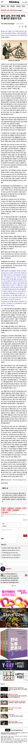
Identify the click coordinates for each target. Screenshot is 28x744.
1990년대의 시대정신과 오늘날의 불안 (17, 701)
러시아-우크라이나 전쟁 (11, 568)
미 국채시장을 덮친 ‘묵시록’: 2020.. (10, 553)
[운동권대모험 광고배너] (14, 680)
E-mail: (14, 740)
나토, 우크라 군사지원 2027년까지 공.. (10, 578)
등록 (25, 535)
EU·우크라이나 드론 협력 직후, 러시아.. (10, 576)
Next (26, 575)
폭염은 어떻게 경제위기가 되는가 (15, 722)
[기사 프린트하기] (25, 26)
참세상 (14, 2)
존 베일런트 (16, 510)
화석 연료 (19, 508)
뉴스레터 (22, 732)
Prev (2, 575)
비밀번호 (4, 526)
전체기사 (3, 6)
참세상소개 (3, 732)
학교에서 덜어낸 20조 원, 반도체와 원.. (11, 557)
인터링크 (12, 6)
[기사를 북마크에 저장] (22, 26)
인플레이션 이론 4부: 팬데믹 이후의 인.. (11, 550)
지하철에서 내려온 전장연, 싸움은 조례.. (11, 548)
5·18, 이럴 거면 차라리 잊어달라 (15, 715)
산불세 (9, 510)
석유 (25, 508)
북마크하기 (22, 26)
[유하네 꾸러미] (14, 627)
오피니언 (18, 6)
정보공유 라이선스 (18, 742)
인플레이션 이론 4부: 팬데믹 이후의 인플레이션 (17, 689)
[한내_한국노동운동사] (14, 659)
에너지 (4, 508)
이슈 (8, 6)
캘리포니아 (11, 508)
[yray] (14, 670)
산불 (3, 510)
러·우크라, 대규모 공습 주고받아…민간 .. (10, 582)
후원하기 (8, 732)
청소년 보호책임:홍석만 (12, 734)
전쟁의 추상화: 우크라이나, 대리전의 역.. (10, 574)
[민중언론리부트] (14, 607)
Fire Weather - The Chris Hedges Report (15, 480)
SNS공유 (19, 26)
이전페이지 (17, 732)
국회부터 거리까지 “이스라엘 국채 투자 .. (11, 555)
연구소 (23, 6)
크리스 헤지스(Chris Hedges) (14, 10)
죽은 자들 (15, 708)
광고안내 (12, 732)
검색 (26, 2)
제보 (23, 2)
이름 (3, 523)
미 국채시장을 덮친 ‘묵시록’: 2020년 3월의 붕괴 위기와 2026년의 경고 (17, 696)
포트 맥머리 (5, 512)
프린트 (25, 26)
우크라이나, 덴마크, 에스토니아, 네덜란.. (10, 580)
